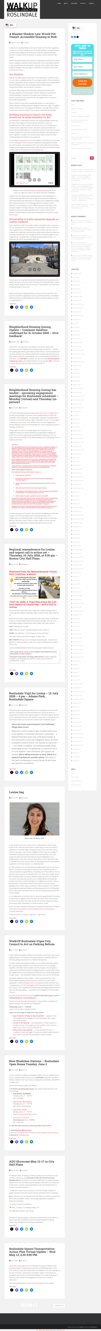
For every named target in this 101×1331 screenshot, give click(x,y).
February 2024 (77, 388)
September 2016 (78, 699)
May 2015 (76, 760)
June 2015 (76, 757)
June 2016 (76, 711)
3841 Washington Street (18, 143)
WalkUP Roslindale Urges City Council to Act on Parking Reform (32, 942)
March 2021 (77, 504)
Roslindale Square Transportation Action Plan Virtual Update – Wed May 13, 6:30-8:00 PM (32, 1252)
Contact (83, 3)
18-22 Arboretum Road (32, 227)
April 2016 (76, 718)
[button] (30, 180)
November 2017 (78, 649)
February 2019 (77, 596)
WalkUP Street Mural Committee (81, 148)
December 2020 (78, 515)
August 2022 (77, 454)
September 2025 (78, 316)
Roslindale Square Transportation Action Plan (23, 1268)
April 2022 (76, 461)
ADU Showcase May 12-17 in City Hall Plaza (31, 1163)
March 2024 (77, 385)
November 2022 (78, 442)
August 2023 (77, 411)
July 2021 (76, 492)
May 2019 (76, 584)
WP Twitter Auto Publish (42, 1330)
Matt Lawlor (25, 342)
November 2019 (78, 561)
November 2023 (78, 400)
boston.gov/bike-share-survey (40, 1126)
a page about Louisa (21, 652)
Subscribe (74, 3)
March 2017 (77, 680)
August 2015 (77, 749)
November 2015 (78, 737)
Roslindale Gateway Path (17, 235)
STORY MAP (23, 359)
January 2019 (77, 599)
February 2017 (77, 684)
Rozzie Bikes (24, 642)
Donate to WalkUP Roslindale (80, 116)
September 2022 (78, 450)
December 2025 (78, 304)
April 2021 (76, 500)
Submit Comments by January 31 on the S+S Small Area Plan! (81, 222)
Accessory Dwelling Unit (36, 483)
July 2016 (76, 707)
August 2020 (77, 527)
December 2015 (78, 734)
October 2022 (77, 446)
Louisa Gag (16, 792)
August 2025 (77, 319)
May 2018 (76, 626)
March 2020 (77, 546)
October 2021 (77, 484)
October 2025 (77, 312)
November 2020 (78, 519)
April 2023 (76, 427)
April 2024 (76, 381)
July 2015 (76, 753)
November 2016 (78, 691)
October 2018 (77, 607)
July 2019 (76, 576)
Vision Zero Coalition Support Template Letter (80, 138)
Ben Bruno (26, 42)
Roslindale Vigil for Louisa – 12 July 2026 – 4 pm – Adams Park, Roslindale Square (33, 696)
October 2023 (77, 404)
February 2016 (77, 726)
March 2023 (77, 431)
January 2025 (77, 346)
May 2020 (76, 538)
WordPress (94, 1327)
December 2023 (78, 396)
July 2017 (76, 665)
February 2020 (77, 550)
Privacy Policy (75, 126)
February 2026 (77, 296)
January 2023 (77, 434)
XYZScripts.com (61, 1330)
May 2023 (76, 423)
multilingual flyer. (24, 1135)
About (66, 3)
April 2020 (76, 542)
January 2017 (77, 688)
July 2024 (76, 369)
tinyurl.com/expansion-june (27, 1114)
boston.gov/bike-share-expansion (47, 1133)
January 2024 (77, 392)
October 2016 (77, 695)
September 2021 (78, 488)
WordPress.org (75, 785)
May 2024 (76, 377)
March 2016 (77, 722)
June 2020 (76, 534)
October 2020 (77, 523)
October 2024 (77, 358)
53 (35, 1305)
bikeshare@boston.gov (23, 1130)
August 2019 (77, 573)
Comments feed (76, 781)
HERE (50, 361)
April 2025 (76, 335)
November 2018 (78, 603)
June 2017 (76, 668)
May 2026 (76, 285)
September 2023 (78, 408)
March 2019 (77, 592)
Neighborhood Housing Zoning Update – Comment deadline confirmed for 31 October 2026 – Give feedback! (33, 331)
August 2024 (77, 365)
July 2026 (76, 277)
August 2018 (77, 615)
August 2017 (77, 661)
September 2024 (78, 362)
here (42, 657)
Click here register (37, 1283)
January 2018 (77, 642)
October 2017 (77, 653)
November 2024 (78, 354)
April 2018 (76, 630)
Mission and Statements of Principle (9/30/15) (79, 121)
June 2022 (76, 457)
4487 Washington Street (26, 983)
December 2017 (78, 645)
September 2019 (78, 569)
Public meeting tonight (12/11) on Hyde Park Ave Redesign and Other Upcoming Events (81, 258)
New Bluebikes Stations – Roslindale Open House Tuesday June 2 (34, 1062)
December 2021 (78, 477)
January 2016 (77, 730)
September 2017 (78, 657)
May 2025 (76, 331)
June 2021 (76, 496)
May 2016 (76, 714)
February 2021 (77, 507)
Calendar (74, 112)
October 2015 (77, 741)
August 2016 (77, 703)
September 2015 (78, 745)
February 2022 (77, 469)
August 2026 (77, 273)
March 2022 (77, 465)
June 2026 (76, 281)
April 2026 (76, 289)
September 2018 (78, 611)
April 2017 (76, 676)
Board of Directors (77, 109)
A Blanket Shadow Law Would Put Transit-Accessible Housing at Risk (33, 35)
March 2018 (77, 634)
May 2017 (76, 672)
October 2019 (77, 565)
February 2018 (77, 638)
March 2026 (77, 293)
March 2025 (77, 339)
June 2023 (76, 419)
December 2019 (78, 557)
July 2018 (76, 619)
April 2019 (76, 588)
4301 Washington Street (30, 985)
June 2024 (76, 373)
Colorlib (81, 1327)
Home (59, 3)
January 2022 (77, 473)
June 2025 (76, 327)
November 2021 (78, 480)
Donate (91, 3)
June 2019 (76, 580)
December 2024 (78, 350)
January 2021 (77, 511)
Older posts (59, 1305)
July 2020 (76, 530)
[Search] (92, 158)
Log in (73, 773)
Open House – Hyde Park (21, 1117)
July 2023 (76, 415)
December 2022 (78, 438)
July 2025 (76, 323)
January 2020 (77, 553)
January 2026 (77, 300)
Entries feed (75, 777)
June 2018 (76, 622)
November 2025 (78, 308)
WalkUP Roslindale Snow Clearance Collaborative (82, 144)
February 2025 (77, 342)
